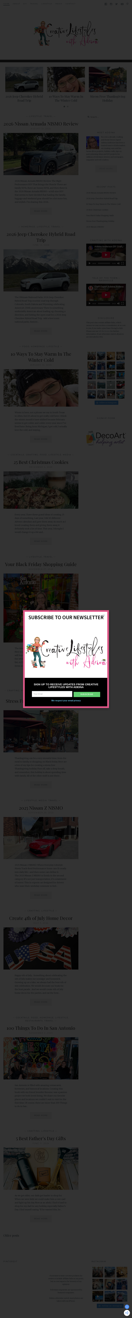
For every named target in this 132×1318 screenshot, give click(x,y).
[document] (66, 659)
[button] (104, 615)
